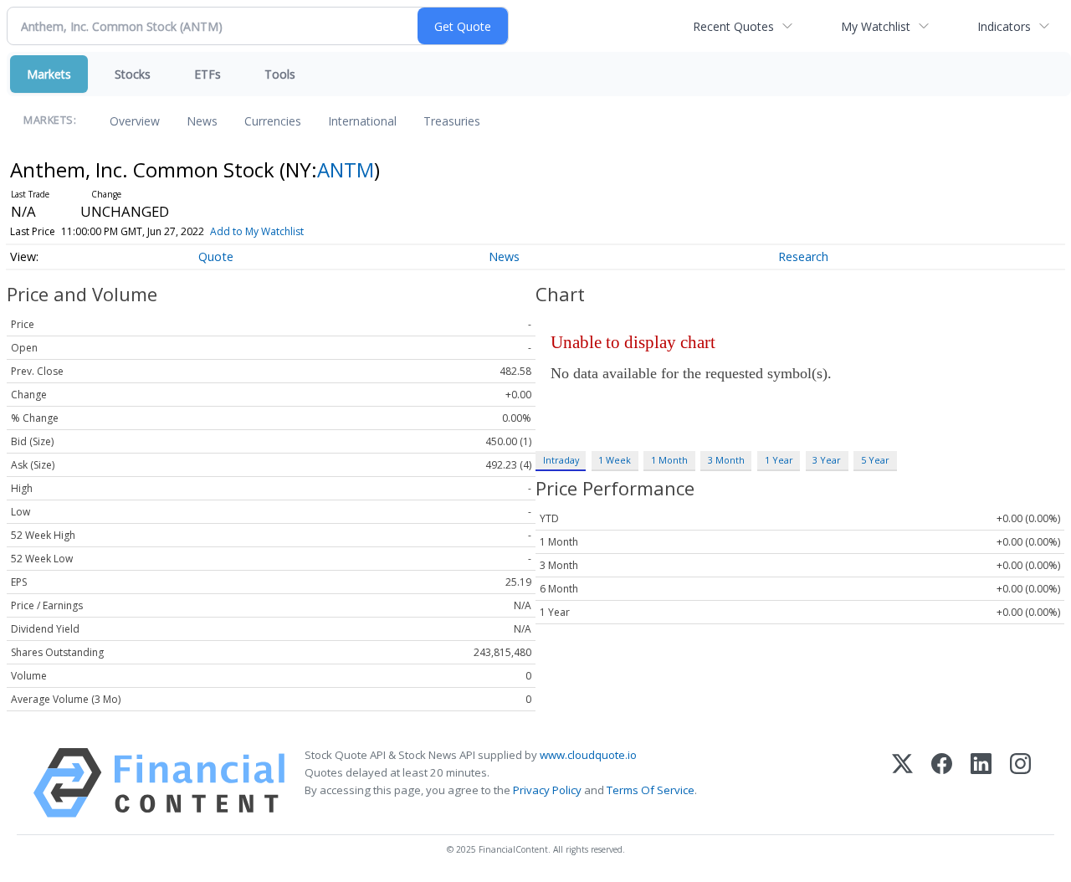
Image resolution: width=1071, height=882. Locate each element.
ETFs (207, 74)
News (202, 121)
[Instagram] (1020, 782)
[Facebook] (942, 782)
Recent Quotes (733, 26)
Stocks (133, 74)
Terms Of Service (650, 789)
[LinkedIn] (981, 782)
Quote (215, 256)
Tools (279, 74)
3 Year (826, 460)
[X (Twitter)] (902, 782)
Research (803, 256)
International (362, 121)
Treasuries (451, 121)
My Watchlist (875, 26)
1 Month (669, 460)
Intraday (561, 460)
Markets (49, 74)
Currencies (272, 121)
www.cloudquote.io (588, 754)
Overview (135, 121)
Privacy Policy (547, 789)
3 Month (726, 460)
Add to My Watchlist (257, 231)
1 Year (779, 460)
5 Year (875, 460)
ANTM (345, 169)
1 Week (614, 460)
